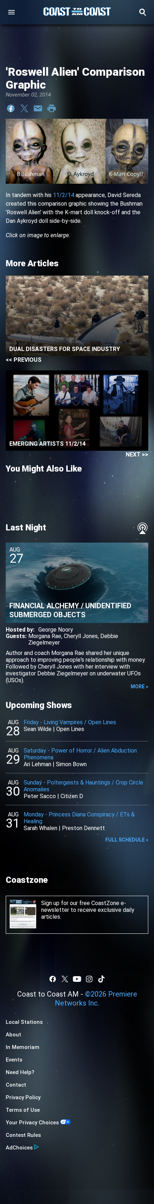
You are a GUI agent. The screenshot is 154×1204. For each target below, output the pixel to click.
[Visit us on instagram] (89, 979)
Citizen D (72, 796)
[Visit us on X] (65, 979)
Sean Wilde (38, 729)
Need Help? (20, 1072)
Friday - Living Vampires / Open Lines (70, 722)
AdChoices (19, 1147)
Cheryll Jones (81, 636)
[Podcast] (142, 528)
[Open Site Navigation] (11, 12)
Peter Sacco (40, 796)
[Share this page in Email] (38, 108)
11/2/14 (63, 195)
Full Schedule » (126, 840)
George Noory (55, 629)
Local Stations (24, 1022)
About (13, 1034)
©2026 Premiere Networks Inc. (96, 998)
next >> (137, 454)
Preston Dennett (83, 828)
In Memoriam (22, 1047)
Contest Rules (23, 1135)
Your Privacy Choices (32, 1122)
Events (14, 1060)
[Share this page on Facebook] (11, 108)
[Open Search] (142, 12)
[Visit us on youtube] (77, 979)
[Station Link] (77, 12)
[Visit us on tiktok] (101, 979)
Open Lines (70, 729)
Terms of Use (23, 1110)
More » (139, 686)
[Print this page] (52, 108)
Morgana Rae (44, 636)
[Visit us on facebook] (52, 979)
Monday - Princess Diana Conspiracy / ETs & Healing (79, 818)
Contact (16, 1085)
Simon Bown (71, 764)
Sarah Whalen (40, 828)
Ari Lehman (37, 764)
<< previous (24, 359)
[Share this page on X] (24, 108)
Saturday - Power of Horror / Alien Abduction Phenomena (80, 754)
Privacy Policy (23, 1097)
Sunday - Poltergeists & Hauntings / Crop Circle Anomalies (83, 786)
